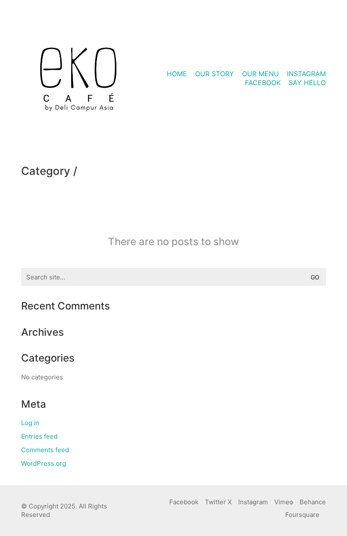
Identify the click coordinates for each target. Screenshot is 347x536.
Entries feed (39, 436)
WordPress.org (43, 463)
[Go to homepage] (78, 78)
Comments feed (45, 450)
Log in (30, 423)
